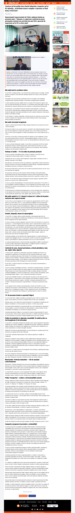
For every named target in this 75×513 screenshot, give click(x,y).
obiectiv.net (13, 3)
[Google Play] (42, 509)
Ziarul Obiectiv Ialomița (14, 0)
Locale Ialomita (24, 3)
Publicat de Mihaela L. (8, 13)
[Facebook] (32, 509)
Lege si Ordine (41, 3)
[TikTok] (40, 509)
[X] (35, 509)
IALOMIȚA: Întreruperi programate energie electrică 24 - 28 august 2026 (62, 8)
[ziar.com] (64, 126)
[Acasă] (6, 3)
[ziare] (57, 126)
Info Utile (32, 3)
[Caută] (69, 3)
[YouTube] (37, 509)
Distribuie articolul (23, 495)
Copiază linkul (32, 495)
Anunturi (48, 3)
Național (54, 3)
